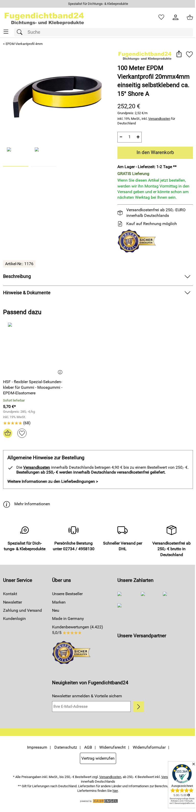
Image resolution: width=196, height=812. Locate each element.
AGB (88, 747)
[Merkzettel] (161, 17)
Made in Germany (68, 618)
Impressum (37, 747)
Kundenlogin (14, 618)
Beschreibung (17, 276)
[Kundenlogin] (176, 17)
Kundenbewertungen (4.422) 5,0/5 (77, 630)
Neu (55, 610)
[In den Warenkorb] (7, 433)
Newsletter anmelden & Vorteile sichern (87, 695)
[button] (178, 54)
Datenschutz (65, 747)
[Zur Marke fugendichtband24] (145, 55)
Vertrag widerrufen (98, 758)
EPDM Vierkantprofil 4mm (24, 44)
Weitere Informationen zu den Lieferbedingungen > (52, 481)
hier (115, 791)
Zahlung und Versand (22, 610)
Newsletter (12, 602)
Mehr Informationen (32, 503)
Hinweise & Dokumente (27, 292)
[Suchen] (21, 32)
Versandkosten (159, 119)
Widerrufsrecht (112, 747)
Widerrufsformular (149, 747)
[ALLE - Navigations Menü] (6, 32)
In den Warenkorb (155, 152)
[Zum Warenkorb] (190, 17)
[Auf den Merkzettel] (189, 54)
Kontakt (10, 593)
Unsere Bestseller (67, 593)
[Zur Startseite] (44, 17)
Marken (59, 602)
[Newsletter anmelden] (138, 706)
